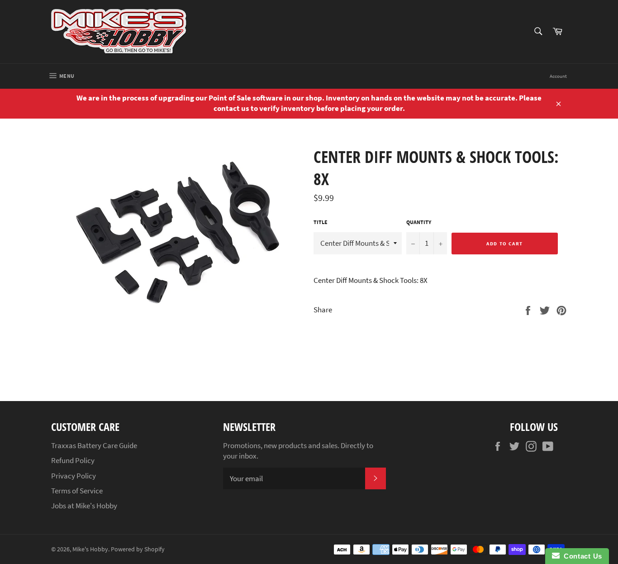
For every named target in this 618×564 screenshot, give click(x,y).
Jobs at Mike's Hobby (84, 506)
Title (321, 222)
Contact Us (581, 556)
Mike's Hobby (90, 549)
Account (558, 76)
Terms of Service (77, 491)
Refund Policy (73, 460)
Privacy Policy (73, 476)
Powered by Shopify (138, 549)
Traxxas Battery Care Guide (94, 445)
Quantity (418, 222)
